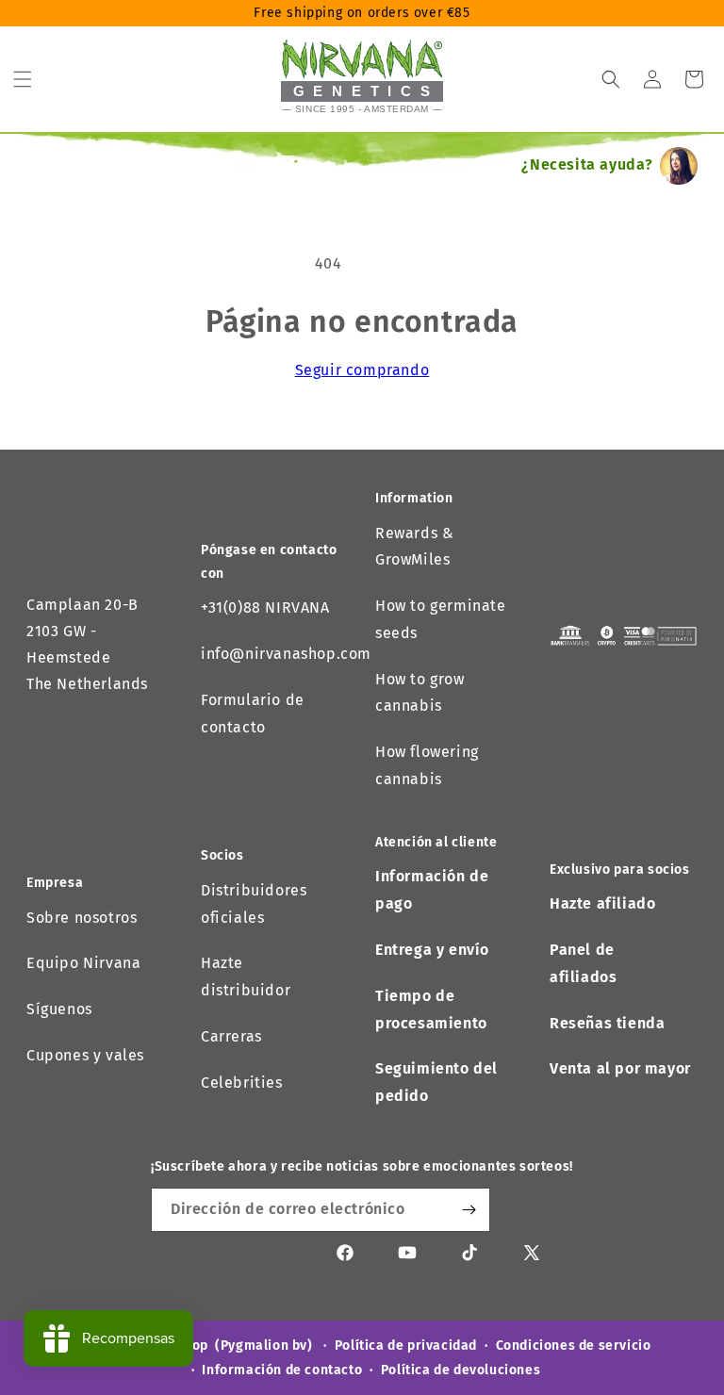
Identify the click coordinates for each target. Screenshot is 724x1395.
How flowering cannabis (427, 765)
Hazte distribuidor (245, 976)
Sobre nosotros (81, 918)
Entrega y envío (432, 950)
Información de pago (431, 889)
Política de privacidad (406, 1346)
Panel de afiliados (583, 963)
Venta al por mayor (620, 1068)
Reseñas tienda (607, 1023)
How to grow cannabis (420, 692)
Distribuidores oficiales (253, 904)
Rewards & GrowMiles (414, 546)
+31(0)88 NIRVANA (265, 607)
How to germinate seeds (440, 619)
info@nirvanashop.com (286, 654)
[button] (22, 79)
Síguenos (59, 1009)
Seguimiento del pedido (436, 1082)
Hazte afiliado (602, 903)
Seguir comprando (362, 370)
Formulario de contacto (252, 713)
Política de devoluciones (460, 1370)
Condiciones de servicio (573, 1346)
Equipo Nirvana (83, 963)
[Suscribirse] (468, 1210)
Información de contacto (282, 1370)
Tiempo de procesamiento (431, 1009)
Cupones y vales (85, 1055)
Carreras (231, 1036)
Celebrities (242, 1082)
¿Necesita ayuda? (587, 164)
